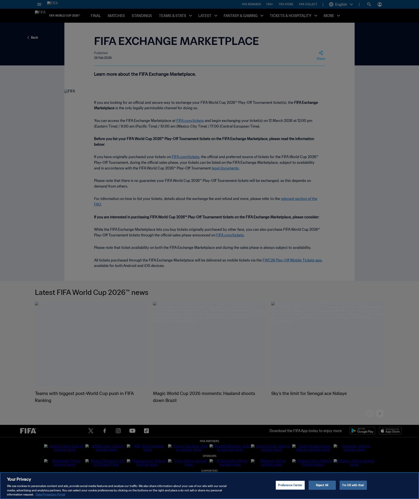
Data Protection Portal (50, 494)
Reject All (322, 485)
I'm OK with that (353, 485)
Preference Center (290, 485)
